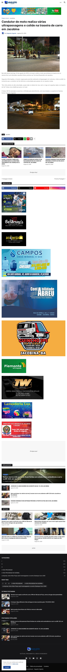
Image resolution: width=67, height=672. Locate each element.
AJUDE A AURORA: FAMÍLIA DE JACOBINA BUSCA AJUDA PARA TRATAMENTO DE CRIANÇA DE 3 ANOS (11, 162)
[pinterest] (40, 658)
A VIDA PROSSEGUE (33, 570)
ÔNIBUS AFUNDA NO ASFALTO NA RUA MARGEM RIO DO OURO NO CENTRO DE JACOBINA (33, 161)
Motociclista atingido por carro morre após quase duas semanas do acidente (50, 522)
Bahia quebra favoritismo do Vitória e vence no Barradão (26, 609)
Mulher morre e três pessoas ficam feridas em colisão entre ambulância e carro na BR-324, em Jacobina (37, 622)
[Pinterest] (28, 138)
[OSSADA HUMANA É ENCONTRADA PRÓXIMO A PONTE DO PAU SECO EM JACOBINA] (6, 502)
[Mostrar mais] (34, 138)
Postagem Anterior (7, 179)
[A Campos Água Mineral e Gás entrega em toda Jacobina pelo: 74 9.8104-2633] (6, 604)
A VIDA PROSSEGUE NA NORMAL (33, 572)
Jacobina (12, 18)
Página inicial (5, 18)
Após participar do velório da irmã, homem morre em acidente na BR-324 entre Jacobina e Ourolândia (36, 494)
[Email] (31, 138)
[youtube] (33, 658)
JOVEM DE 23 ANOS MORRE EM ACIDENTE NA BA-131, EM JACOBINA (30, 486)
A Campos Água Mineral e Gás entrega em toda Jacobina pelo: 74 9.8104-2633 (32, 602)
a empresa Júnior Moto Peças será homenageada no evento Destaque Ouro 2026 (33, 575)
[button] (2, 2)
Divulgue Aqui (33, 172)
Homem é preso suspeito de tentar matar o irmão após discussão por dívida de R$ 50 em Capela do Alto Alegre (50, 538)
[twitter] (30, 658)
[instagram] (37, 658)
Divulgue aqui (33, 451)
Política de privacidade (36, 666)
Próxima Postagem (59, 179)
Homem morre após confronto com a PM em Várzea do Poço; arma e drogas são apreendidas (17, 522)
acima (33, 548)
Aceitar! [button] (7, 667)
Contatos (46, 666)
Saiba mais (15, 664)
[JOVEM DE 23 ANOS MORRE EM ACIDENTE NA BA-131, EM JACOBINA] (6, 488)
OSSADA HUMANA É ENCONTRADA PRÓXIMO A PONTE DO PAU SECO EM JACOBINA (55, 161)
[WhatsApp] (25, 138)
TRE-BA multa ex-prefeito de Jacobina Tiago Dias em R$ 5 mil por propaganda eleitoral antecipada (16, 537)
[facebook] (26, 658)
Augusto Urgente (38, 669)
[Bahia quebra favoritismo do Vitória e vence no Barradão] (6, 611)
